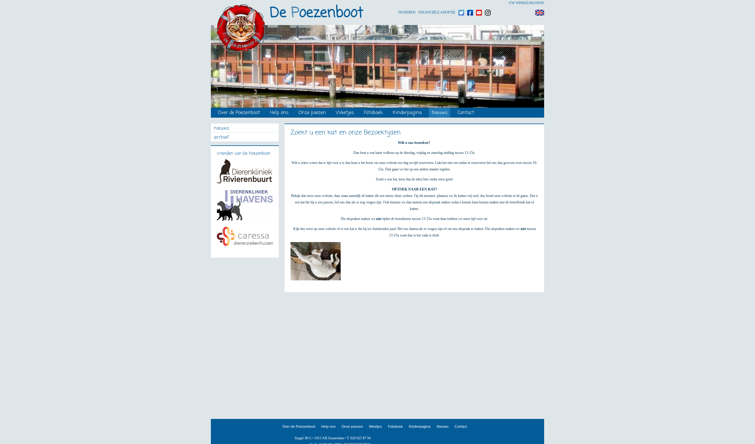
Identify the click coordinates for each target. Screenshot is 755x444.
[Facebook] (470, 3)
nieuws (221, 128)
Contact (465, 113)
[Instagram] (488, 3)
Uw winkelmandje (526, 3)
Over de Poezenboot (239, 113)
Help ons (279, 113)
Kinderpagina (407, 113)
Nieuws (439, 113)
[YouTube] (479, 3)
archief (221, 137)
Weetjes (345, 113)
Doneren (407, 3)
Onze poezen (312, 113)
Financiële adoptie (436, 3)
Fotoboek (373, 113)
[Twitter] (461, 3)
